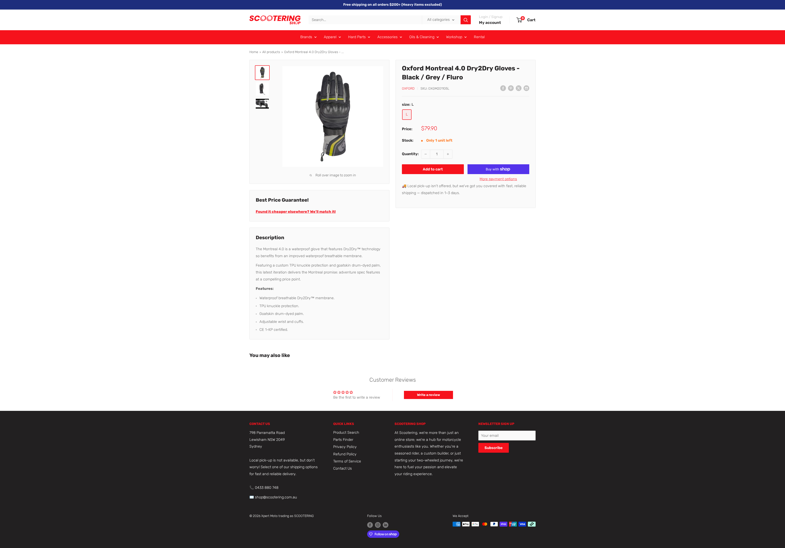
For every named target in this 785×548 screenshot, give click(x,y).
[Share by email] (526, 88)
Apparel (330, 37)
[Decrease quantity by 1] (425, 154)
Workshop (454, 37)
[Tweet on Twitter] (518, 88)
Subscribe (493, 448)
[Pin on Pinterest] (511, 88)
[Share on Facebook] (503, 88)
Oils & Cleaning (421, 37)
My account (490, 22)
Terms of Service (347, 461)
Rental (479, 37)
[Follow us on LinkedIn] (385, 525)
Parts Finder (343, 439)
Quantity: (410, 154)
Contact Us (342, 468)
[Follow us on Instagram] (378, 525)
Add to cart (433, 169)
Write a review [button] (428, 395)
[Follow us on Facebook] (370, 525)
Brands (306, 37)
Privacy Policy (345, 447)
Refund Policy (345, 454)
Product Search (346, 432)
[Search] (466, 19)
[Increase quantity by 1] (448, 154)
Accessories (387, 37)
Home (253, 52)
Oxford (408, 88)
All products (271, 52)
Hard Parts (357, 37)
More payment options (498, 179)
